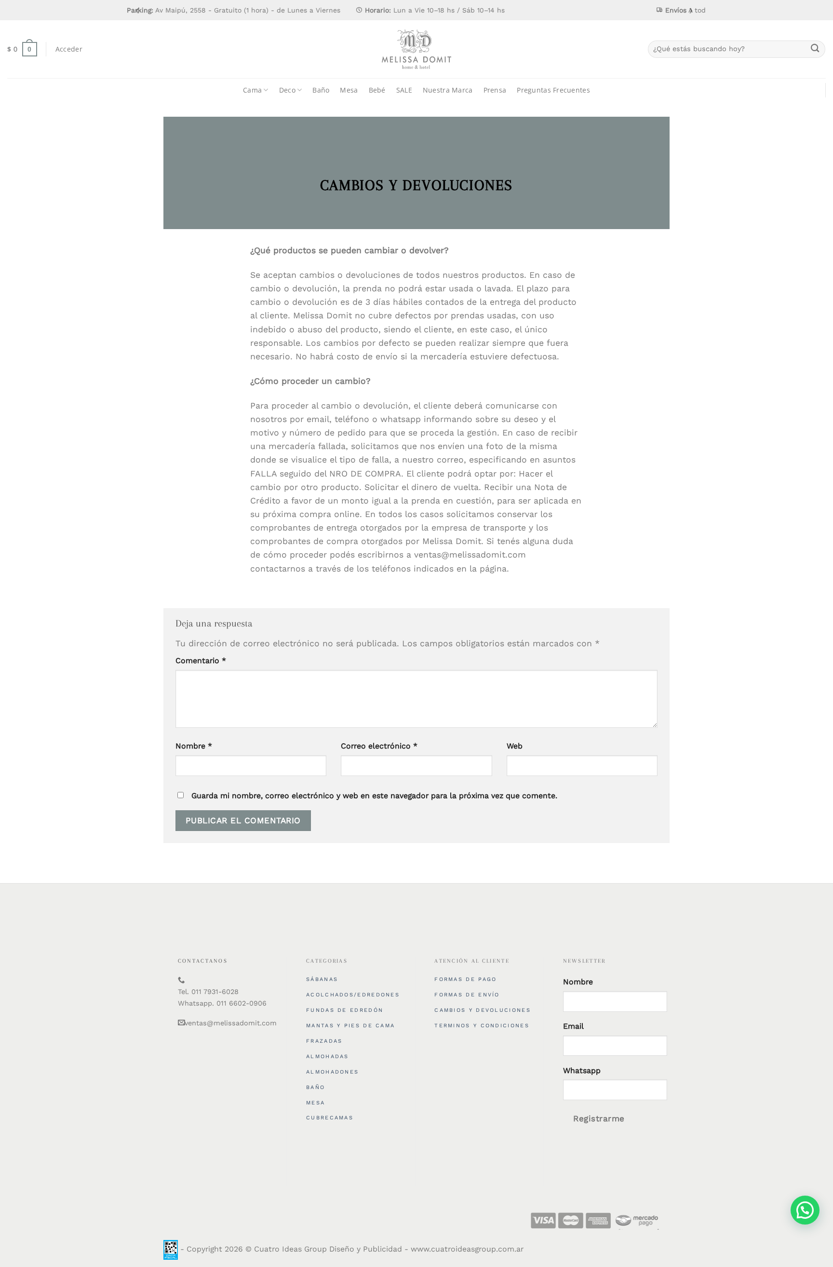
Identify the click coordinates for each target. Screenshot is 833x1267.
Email (573, 1026)
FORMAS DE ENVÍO (467, 995)
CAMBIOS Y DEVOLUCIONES (482, 1010)
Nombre (193, 745)
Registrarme (599, 1118)
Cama (252, 90)
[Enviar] (815, 49)
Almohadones (332, 1072)
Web (515, 745)
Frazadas (324, 1041)
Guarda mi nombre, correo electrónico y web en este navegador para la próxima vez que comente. (374, 795)
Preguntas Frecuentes (553, 90)
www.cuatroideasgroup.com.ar (467, 1249)
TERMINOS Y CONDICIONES (481, 1025)
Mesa (349, 90)
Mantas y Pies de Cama (350, 1025)
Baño (320, 90)
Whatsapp (582, 1070)
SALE (404, 90)
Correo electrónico (379, 745)
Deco (287, 90)
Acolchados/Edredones (353, 995)
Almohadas (327, 1056)
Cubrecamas (329, 1118)
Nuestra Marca (448, 90)
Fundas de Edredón (344, 1010)
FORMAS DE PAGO (465, 979)
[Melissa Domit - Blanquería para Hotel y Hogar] (416, 49)
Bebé (377, 90)
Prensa (495, 90)
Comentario (200, 660)
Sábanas (322, 979)
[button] (805, 1210)
